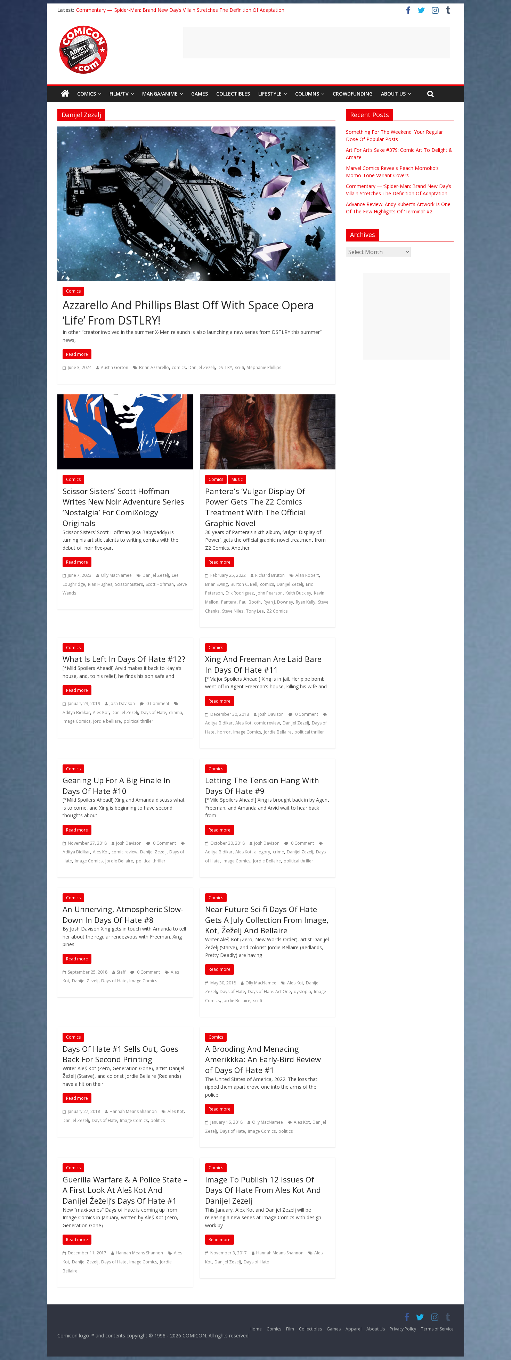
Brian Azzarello (154, 367)
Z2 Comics (277, 611)
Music (237, 479)
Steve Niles (232, 611)
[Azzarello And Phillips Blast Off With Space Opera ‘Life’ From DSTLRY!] (196, 130)
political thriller (138, 721)
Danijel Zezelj (201, 367)
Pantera (228, 602)
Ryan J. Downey (278, 602)
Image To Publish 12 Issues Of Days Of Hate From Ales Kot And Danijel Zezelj (263, 1190)
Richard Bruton (270, 575)
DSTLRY (225, 367)
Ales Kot (101, 712)
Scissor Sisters (129, 584)
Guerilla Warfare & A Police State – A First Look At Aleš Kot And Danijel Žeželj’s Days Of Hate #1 (125, 1190)
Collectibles (233, 93)
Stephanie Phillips (264, 367)
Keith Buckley (298, 593)
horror (223, 732)
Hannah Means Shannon (133, 1111)
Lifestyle (270, 93)
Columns (307, 93)
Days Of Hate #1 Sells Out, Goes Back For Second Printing (120, 1054)
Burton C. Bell (243, 584)
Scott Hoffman (160, 584)
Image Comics (76, 721)
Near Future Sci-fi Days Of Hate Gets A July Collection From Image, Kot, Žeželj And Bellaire (266, 920)
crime (278, 852)
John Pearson (270, 593)
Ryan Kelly (305, 602)
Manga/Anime (160, 93)
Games (199, 93)
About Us (393, 93)
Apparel (354, 1329)
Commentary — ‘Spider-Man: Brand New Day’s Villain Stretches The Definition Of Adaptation (180, 10)
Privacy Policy (403, 1329)
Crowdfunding (353, 93)
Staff (121, 972)
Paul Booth (250, 602)
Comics (86, 93)
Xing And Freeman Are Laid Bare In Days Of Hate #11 (263, 664)
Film (290, 1329)
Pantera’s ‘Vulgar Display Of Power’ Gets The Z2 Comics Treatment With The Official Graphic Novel (255, 507)
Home (256, 1329)
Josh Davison (122, 703)
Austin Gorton (114, 367)
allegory (262, 852)
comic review (267, 723)
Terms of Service (437, 1329)
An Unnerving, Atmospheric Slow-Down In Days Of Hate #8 (123, 914)
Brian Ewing (216, 584)
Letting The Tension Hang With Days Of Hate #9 (262, 785)
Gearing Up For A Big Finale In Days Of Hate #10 (116, 785)
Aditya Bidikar (76, 712)
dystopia (302, 991)
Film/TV (119, 93)
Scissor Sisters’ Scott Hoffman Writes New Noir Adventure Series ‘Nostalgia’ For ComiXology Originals (123, 507)
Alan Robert (307, 575)
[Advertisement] (316, 42)
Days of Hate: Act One (269, 991)
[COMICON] (83, 28)
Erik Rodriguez (240, 593)
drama (175, 712)
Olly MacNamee (116, 575)
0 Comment (157, 703)
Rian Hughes (100, 584)
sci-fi (239, 367)
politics (158, 1120)
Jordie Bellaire (278, 732)
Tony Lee (255, 611)
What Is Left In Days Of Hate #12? (124, 659)
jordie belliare (107, 721)
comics (179, 367)
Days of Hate (153, 712)
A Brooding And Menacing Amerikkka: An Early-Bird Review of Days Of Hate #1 (263, 1059)
